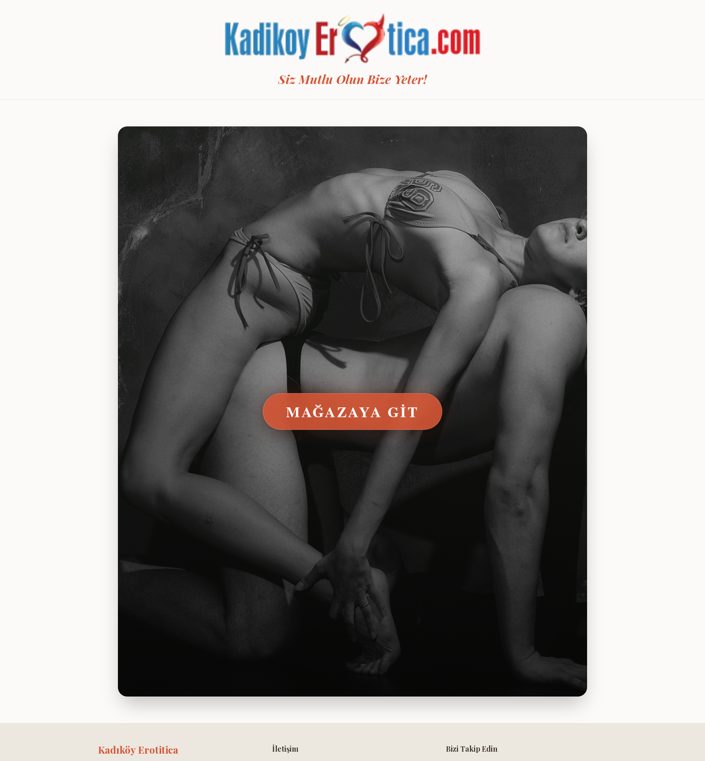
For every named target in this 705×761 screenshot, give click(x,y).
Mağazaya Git (352, 411)
